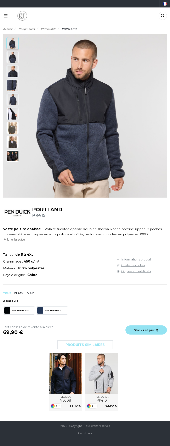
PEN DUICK (101, 398)
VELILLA (65, 398)
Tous (7, 293)
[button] (12, 43)
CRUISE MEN (101, 373)
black (18, 293)
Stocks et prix (144, 330)
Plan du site (85, 433)
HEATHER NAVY (53, 310)
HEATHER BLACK (20, 310)
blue (30, 293)
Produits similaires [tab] (85, 345)
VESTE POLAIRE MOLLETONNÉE (65, 373)
